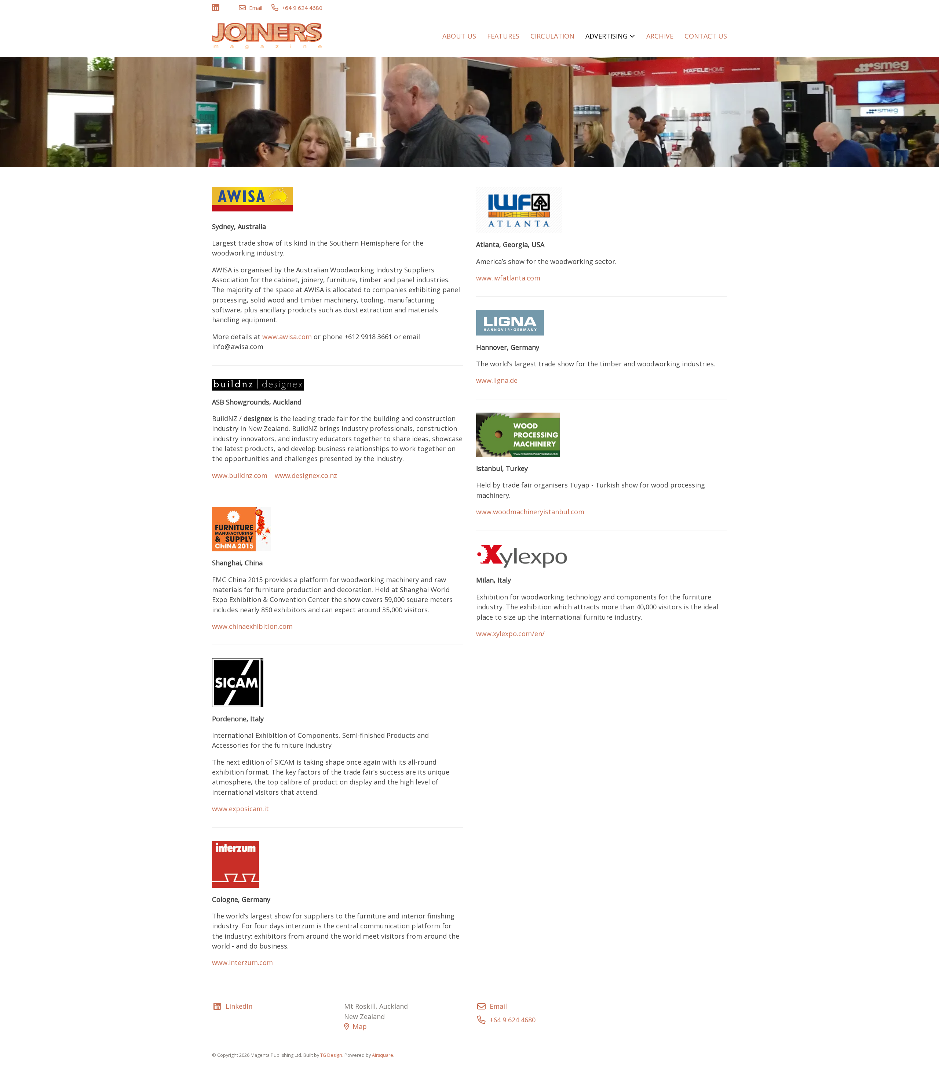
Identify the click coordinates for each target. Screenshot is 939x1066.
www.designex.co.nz (306, 475)
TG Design (331, 1055)
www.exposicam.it (240, 808)
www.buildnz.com (239, 475)
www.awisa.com (287, 336)
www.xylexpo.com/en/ (510, 633)
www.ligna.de (497, 380)
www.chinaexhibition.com (252, 626)
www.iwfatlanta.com (508, 277)
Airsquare (382, 1055)
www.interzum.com (242, 962)
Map (359, 1026)
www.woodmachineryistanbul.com (530, 511)
